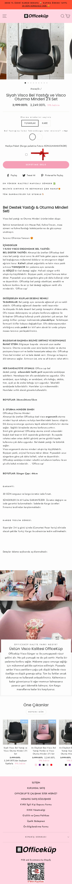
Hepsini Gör (36, 712)
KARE (45, 123)
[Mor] (40, 765)
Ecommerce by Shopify (40, 859)
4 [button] (34, 83)
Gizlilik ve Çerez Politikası (36, 815)
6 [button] (39, 83)
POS (23, 859)
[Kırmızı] (51, 765)
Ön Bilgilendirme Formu (35, 826)
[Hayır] (13, 768)
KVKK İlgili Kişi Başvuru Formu (36, 804)
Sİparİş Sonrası (36, 837)
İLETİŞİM (36, 782)
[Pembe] (36, 765)
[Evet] (17, 768)
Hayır (32, 137)
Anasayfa (35, 88)
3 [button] (31, 83)
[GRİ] (47, 765)
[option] (36, 5)
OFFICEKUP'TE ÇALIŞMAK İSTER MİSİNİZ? (36, 793)
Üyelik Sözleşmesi (36, 821)
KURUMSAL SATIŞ (36, 788)
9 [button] (47, 83)
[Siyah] (66, 765)
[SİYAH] (43, 765)
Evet (39, 137)
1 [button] (25, 83)
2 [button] (28, 83)
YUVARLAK (30, 123)
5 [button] (36, 83)
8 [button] (44, 83)
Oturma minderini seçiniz (36, 117)
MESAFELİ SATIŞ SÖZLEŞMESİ (36, 799)
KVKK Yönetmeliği (36, 810)
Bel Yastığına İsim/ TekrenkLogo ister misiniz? (36, 131)
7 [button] (42, 83)
